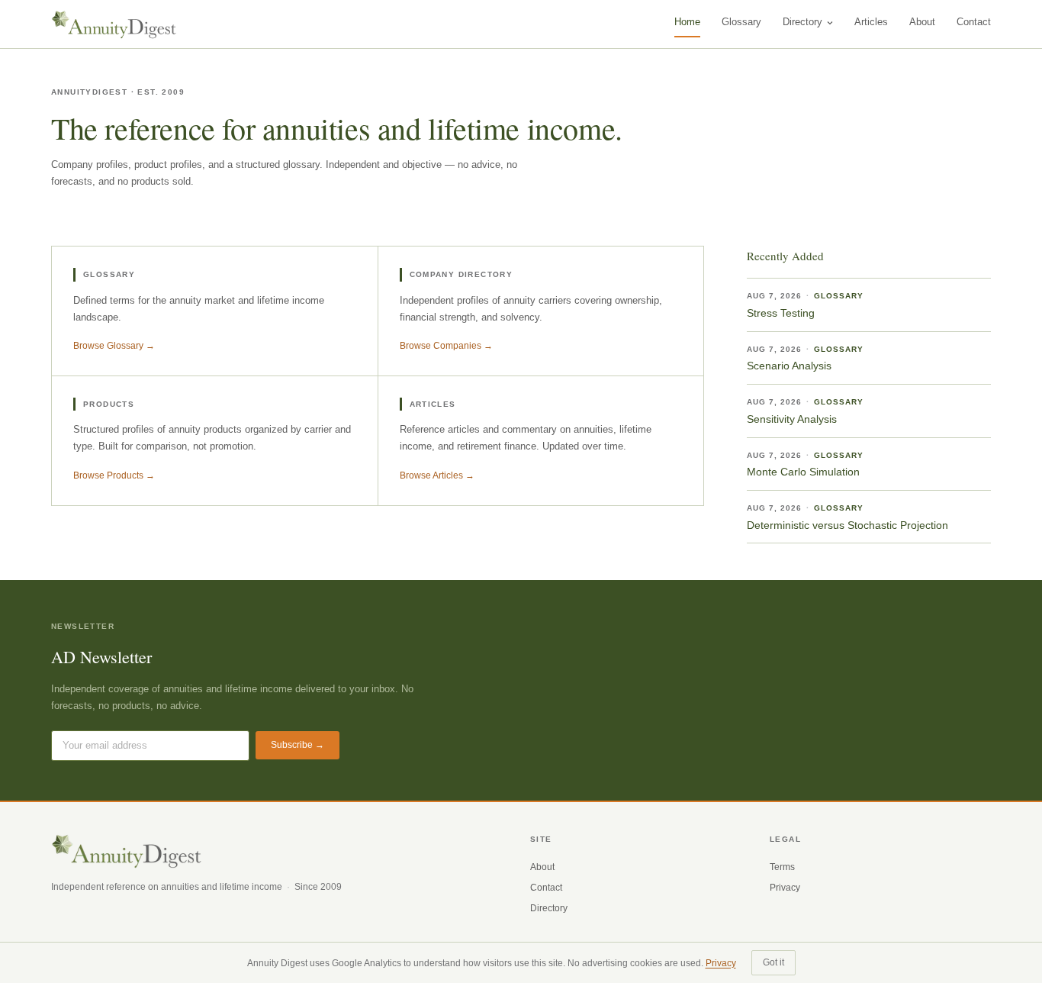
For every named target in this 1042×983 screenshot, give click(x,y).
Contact (974, 21)
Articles (871, 21)
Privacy (785, 887)
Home (687, 21)
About (922, 21)
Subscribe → (297, 745)
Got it (773, 962)
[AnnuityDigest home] (114, 24)
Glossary (741, 21)
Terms (782, 867)
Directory (802, 21)
